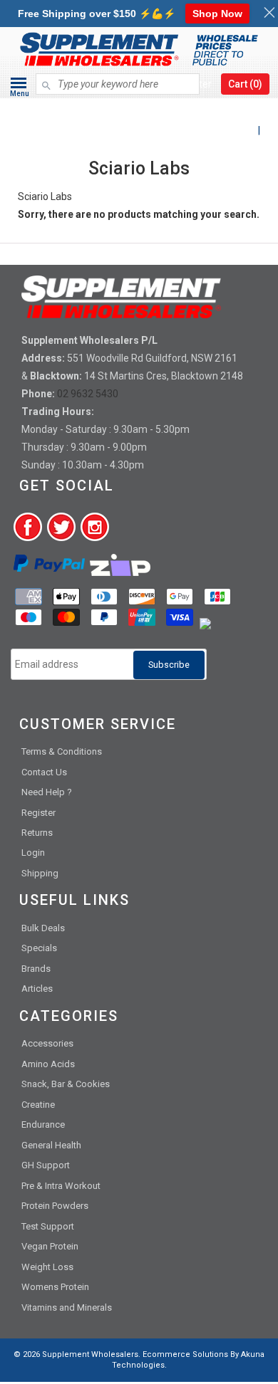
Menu (19, 94)
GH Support (45, 1165)
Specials (39, 948)
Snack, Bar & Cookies (65, 1084)
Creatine (38, 1104)
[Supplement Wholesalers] (139, 109)
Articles (37, 988)
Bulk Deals (43, 928)
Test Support (47, 1226)
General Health (51, 1145)
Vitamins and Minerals (66, 1307)
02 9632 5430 (87, 393)
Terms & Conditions (61, 751)
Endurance (43, 1124)
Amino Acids (48, 1064)
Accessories (47, 1043)
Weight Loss (47, 1267)
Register (38, 812)
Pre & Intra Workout (61, 1185)
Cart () (245, 84)
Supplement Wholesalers (90, 1354)
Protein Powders (54, 1205)
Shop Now (217, 13)
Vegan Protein (49, 1246)
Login (33, 852)
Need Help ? (46, 792)
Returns (37, 832)
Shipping (39, 873)
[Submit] (46, 79)
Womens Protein (55, 1286)
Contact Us (44, 772)
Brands (36, 968)
